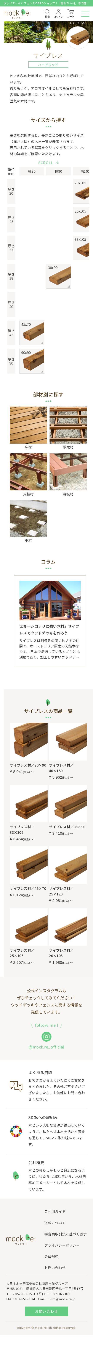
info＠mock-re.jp (62, 1299)
